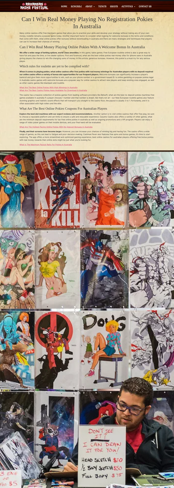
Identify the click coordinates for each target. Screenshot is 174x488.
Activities (127, 6)
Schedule (76, 6)
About (88, 6)
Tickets (102, 6)
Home (64, 6)
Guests (114, 6)
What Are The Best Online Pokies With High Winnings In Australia (48, 87)
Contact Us (145, 6)
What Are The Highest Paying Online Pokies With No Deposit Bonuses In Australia (56, 127)
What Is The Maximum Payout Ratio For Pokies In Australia (46, 144)
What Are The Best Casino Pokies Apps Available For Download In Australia (53, 90)
